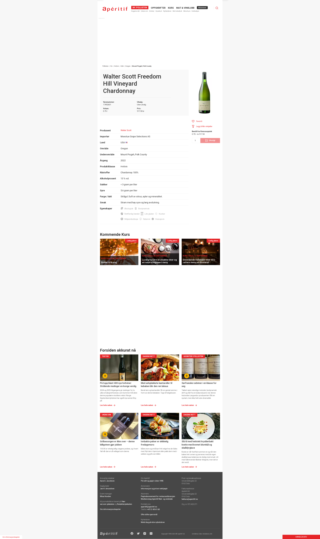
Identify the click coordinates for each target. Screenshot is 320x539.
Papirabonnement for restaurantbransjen (158, 496)
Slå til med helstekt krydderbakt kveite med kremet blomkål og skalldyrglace (198, 444)
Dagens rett (135, 11)
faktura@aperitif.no (190, 499)
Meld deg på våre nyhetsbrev (153, 522)
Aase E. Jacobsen (107, 481)
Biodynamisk (144, 208)
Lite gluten (149, 214)
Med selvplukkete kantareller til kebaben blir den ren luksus (156, 384)
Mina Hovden (105, 496)
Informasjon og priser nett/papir (154, 489)
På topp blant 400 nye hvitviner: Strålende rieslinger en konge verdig (118, 384)
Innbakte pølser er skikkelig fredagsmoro (154, 443)
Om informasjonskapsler (110, 509)
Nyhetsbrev (167, 11)
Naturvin (146, 219)
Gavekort (159, 11)
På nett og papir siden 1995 (152, 481)
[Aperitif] (115, 9)
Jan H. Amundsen (107, 489)
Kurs (171, 8)
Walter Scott (126, 130)
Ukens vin (144, 11)
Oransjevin (159, 219)
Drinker (151, 11)
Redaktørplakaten (124, 504)
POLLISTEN (141, 7)
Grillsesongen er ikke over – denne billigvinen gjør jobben (117, 443)
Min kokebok (177, 11)
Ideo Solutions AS (205, 534)
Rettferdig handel (132, 214)
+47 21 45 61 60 (153, 509)
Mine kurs (186, 11)
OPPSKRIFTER (158, 8)
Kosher (162, 214)
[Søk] (216, 8)
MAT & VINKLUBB (185, 8)
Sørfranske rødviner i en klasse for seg (199, 384)
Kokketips (195, 11)
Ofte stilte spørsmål (149, 514)
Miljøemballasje (131, 219)
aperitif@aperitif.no (149, 507)
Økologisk (128, 208)
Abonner (202, 8)
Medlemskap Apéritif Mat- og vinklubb (156, 499)
